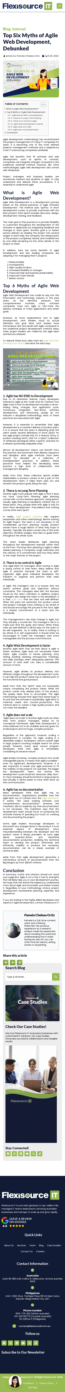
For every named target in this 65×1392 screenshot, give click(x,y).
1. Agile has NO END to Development (27, 115)
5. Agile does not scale (21, 127)
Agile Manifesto (50, 798)
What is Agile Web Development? (22, 109)
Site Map (32, 1387)
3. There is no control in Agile (24, 121)
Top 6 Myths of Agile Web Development (26, 112)
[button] (5, 962)
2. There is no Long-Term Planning (26, 118)
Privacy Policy (46, 1383)
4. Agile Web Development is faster (27, 124)
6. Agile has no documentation (25, 129)
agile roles (17, 599)
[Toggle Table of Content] (42, 104)
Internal (19, 29)
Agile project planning (29, 516)
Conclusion (12, 132)
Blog (7, 29)
